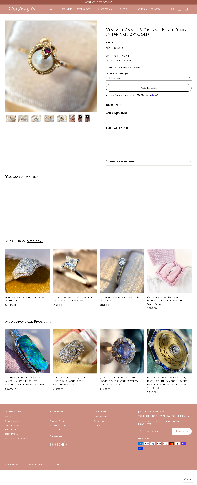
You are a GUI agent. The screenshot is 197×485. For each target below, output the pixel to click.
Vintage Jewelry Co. (21, 9)
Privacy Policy (58, 421)
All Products (39, 321)
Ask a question (116, 113)
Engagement (65, 9)
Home (50, 9)
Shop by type (84, 9)
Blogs (97, 425)
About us (99, 421)
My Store (35, 241)
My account (57, 429)
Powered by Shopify (64, 464)
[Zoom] (51, 66)
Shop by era (104, 9)
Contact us (100, 416)
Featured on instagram (147, 9)
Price (109, 42)
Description (114, 105)
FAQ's (52, 416)
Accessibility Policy (60, 425)
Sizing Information (120, 161)
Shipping (110, 68)
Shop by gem (124, 9)
